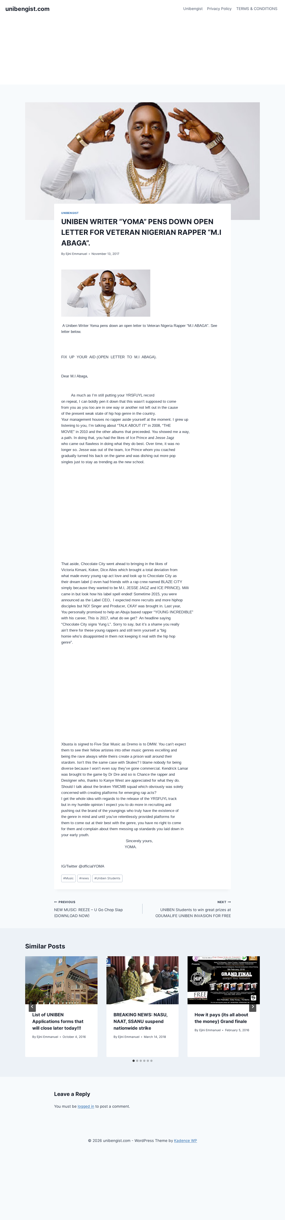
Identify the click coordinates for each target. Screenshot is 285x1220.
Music (68, 878)
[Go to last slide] (32, 1006)
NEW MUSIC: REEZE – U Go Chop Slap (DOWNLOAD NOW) (88, 909)
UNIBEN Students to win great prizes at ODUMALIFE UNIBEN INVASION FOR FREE (193, 909)
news (84, 878)
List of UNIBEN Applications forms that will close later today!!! (57, 1021)
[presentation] (61, 980)
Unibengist (193, 8)
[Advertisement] (142, 51)
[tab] (133, 1061)
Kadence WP (185, 1140)
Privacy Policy (219, 8)
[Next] (252, 1006)
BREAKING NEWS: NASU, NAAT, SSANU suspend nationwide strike (140, 1021)
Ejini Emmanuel (76, 254)
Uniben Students (107, 878)
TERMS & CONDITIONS (256, 8)
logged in (86, 1106)
